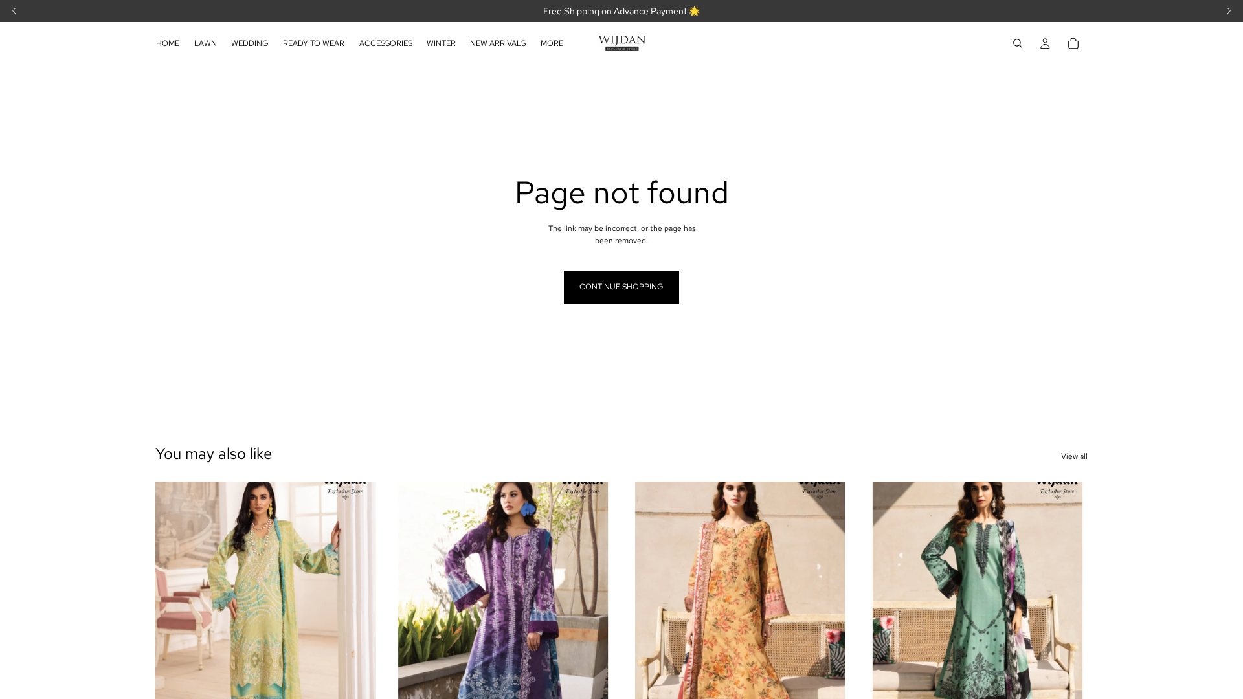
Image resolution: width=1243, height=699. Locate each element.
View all (1074, 456)
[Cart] (1073, 43)
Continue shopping (621, 287)
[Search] (1017, 43)
